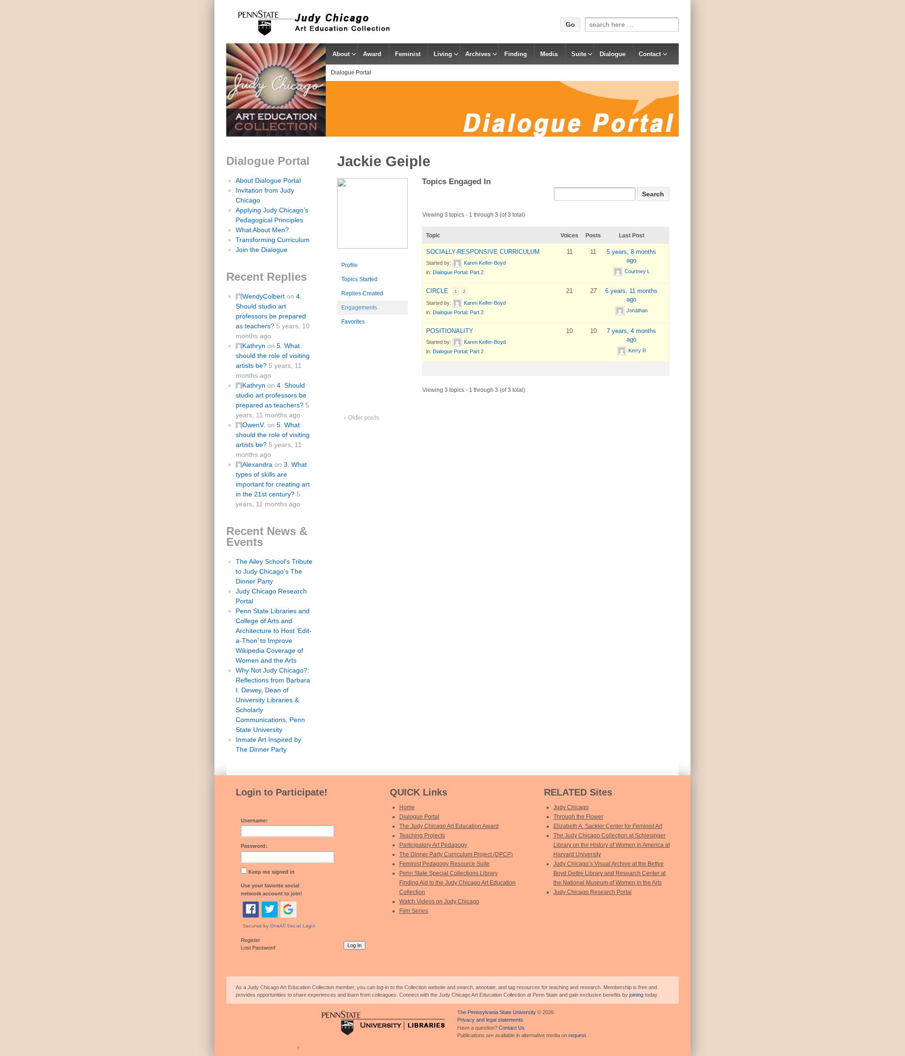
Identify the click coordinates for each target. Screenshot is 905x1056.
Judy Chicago (571, 807)
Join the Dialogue (262, 249)
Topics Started (359, 279)
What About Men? (262, 230)
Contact (650, 53)
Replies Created (362, 293)
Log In (354, 945)
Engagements (359, 307)
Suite (578, 53)
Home (407, 807)
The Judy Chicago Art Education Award (449, 826)
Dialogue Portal (351, 72)
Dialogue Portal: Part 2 (458, 272)
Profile (349, 265)
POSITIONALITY (449, 330)
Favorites (353, 321)
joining (636, 995)
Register (250, 940)
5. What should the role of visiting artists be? (273, 355)
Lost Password (258, 947)
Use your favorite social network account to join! (271, 889)
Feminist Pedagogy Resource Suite (444, 864)
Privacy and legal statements (490, 1020)
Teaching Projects (422, 835)
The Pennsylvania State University (496, 1012)
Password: (254, 846)
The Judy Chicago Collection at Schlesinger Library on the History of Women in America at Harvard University (611, 845)
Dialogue (612, 53)
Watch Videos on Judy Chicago (439, 901)
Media (549, 53)
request (577, 1035)
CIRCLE (437, 290)
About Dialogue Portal (268, 180)
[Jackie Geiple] (372, 217)
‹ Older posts (361, 417)
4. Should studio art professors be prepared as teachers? (271, 395)
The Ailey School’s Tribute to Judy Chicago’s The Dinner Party (274, 571)
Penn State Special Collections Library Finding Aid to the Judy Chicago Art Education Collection (457, 882)
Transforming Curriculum (273, 240)
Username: (254, 820)
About (341, 53)
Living (443, 53)
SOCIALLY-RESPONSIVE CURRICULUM (483, 251)
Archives (478, 53)
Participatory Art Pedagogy (433, 845)
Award (372, 53)
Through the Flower (578, 816)
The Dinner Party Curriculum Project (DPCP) (456, 854)
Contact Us (512, 1028)
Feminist (407, 53)
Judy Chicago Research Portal (592, 892)
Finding (515, 53)
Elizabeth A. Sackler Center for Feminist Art (607, 826)
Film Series (413, 911)
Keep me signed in (271, 872)
